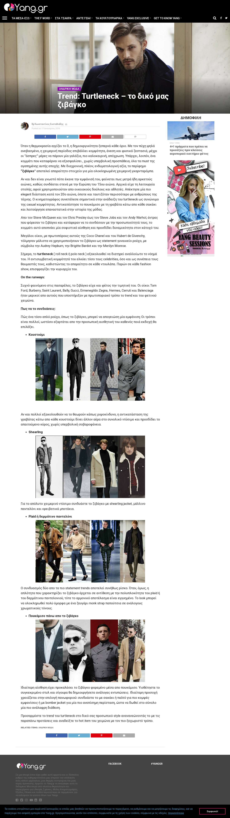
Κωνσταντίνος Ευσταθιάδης (49, 124)
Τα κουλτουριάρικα (108, 18)
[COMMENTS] (135, 135)
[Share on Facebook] (45, 135)
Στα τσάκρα (63, 18)
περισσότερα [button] (176, 813)
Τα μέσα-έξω (20, 18)
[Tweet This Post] (68, 135)
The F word (42, 18)
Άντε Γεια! (83, 18)
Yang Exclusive (138, 18)
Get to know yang (167, 18)
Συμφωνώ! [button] (212, 811)
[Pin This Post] (90, 135)
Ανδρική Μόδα (46, 727)
